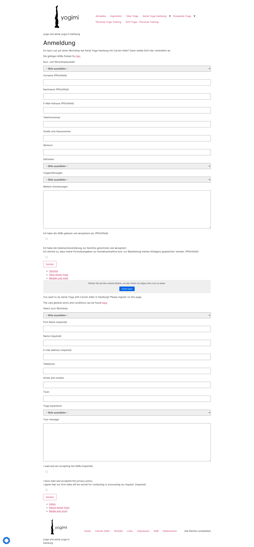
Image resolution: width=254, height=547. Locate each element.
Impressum (143, 530)
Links (130, 530)
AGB (156, 530)
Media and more (58, 511)
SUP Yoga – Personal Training (142, 21)
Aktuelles (101, 16)
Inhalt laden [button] (127, 289)
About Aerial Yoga (59, 507)
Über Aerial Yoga (58, 274)
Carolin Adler (102, 530)
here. (105, 302)
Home (87, 530)
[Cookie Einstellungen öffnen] (6, 543)
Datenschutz (170, 530)
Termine (53, 271)
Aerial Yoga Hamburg (154, 16)
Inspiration (116, 16)
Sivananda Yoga (182, 16)
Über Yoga (132, 16)
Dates (52, 504)
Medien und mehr (58, 278)
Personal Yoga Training (108, 21)
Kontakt (118, 530)
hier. (78, 56)
